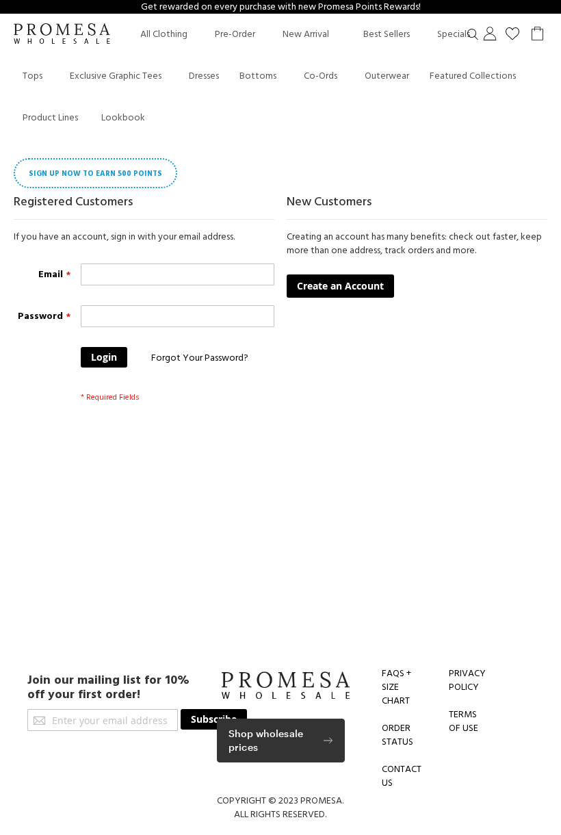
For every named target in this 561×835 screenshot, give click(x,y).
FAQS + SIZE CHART (396, 687)
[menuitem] (163, 34)
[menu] (284, 76)
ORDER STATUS (397, 735)
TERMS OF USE (463, 721)
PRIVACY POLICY (467, 680)
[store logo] (61, 34)
